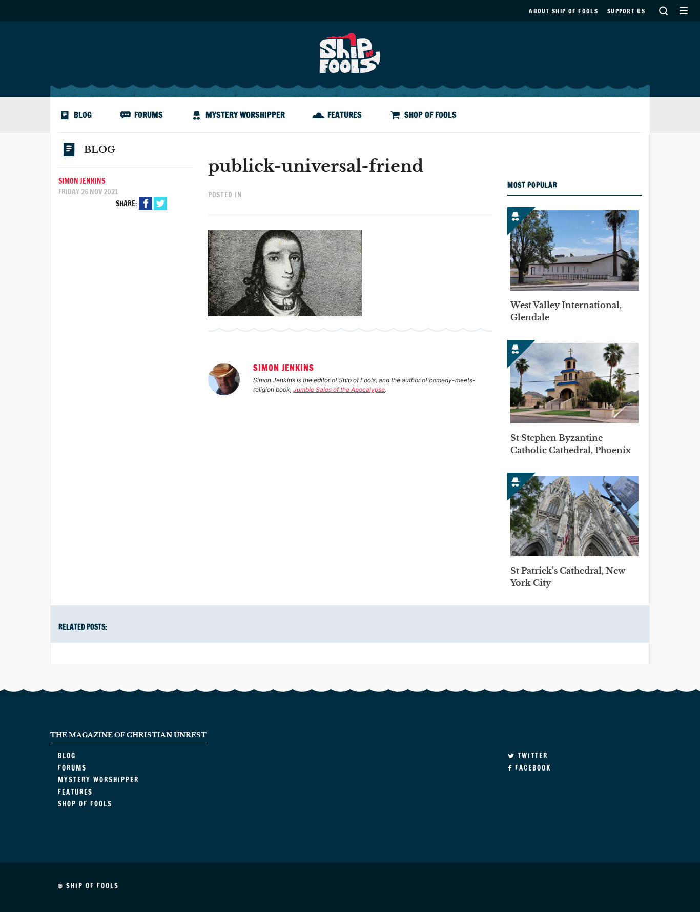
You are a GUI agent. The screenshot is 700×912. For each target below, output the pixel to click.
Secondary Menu (683, 10)
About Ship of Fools (563, 11)
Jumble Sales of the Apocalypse (339, 389)
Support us (626, 11)
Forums (148, 114)
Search (663, 10)
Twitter (160, 203)
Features (344, 114)
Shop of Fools (430, 114)
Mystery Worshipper (245, 114)
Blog (83, 114)
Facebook (145, 203)
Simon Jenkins (81, 181)
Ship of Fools (350, 51)
